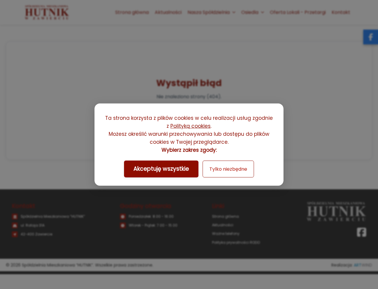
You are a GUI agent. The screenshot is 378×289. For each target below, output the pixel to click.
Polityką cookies (190, 126)
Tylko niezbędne (228, 169)
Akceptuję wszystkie (161, 169)
